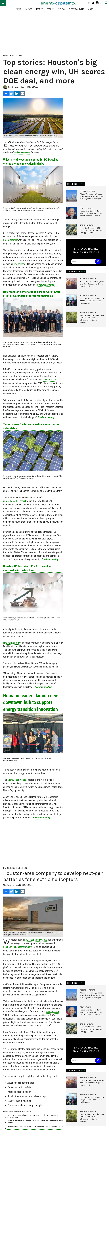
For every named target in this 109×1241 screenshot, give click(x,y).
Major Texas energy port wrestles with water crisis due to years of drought (92, 196)
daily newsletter (22, 152)
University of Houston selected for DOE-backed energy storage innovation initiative (30, 161)
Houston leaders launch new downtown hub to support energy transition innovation (30, 702)
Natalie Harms (13, 87)
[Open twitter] (93, 3)
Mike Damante (8, 885)
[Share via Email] (22, 93)
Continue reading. (45, 284)
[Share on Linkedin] (17, 93)
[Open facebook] (89, 3)
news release (18, 264)
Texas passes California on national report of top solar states (31, 426)
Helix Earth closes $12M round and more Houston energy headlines (91, 230)
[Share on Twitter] (11, 93)
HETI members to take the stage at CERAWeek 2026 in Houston (92, 300)
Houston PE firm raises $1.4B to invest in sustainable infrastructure (27, 568)
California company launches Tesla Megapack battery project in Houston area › (32, 1116)
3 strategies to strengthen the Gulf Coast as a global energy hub (92, 283)
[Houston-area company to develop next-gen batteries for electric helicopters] (33, 916)
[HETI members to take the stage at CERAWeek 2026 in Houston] (71, 300)
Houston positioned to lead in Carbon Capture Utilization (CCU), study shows (92, 319)
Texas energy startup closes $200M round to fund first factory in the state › (35, 1122)
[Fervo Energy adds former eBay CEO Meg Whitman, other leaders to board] (71, 213)
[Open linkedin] (101, 3)
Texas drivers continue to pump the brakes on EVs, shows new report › (35, 1127)
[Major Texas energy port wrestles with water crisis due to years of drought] (71, 196)
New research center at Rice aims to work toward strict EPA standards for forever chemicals (31, 294)
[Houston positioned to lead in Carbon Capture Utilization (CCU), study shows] (71, 317)
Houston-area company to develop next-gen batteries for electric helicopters (53, 876)
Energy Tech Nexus (16, 779)
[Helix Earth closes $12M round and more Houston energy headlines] (71, 230)
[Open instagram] (97, 3)
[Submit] (106, 3)
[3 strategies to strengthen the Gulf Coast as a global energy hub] (71, 283)
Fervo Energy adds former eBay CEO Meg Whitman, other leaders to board (91, 213)
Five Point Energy (11, 642)
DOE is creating (10, 239)
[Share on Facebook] (6, 93)
